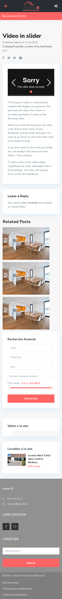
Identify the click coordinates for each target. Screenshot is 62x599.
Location (29, 46)
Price (36, 46)
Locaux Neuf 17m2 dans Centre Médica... (39, 459)
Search (31, 563)
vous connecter (29, 202)
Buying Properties (14, 46)
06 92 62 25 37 (15, 498)
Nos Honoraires (11, 582)
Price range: (14, 383)
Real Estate (46, 46)
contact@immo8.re (17, 504)
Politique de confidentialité (17, 588)
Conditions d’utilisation (15, 594)
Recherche (31, 398)
